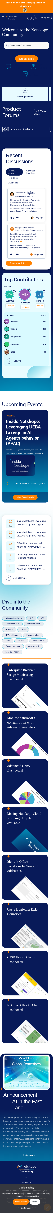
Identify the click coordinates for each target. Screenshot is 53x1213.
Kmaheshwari (20, 192)
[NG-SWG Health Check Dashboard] (25, 1021)
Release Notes (38, 641)
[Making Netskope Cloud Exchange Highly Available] (25, 829)
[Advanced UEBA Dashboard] (25, 781)
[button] (26, 1208)
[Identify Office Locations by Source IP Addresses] (25, 877)
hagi (13, 352)
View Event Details (25, 497)
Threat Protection (13, 646)
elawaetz (15, 344)
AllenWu (10, 301)
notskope (25, 302)
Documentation (32, 635)
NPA (42, 618)
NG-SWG (9, 629)
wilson (14, 329)
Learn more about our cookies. (26, 1196)
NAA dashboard (12, 635)
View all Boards (40, 113)
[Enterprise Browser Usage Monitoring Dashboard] (25, 686)
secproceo (16, 337)
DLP (31, 618)
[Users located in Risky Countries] (25, 925)
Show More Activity (19, 263)
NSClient (21, 641)
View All (17, 361)
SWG (8, 641)
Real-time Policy (12, 652)
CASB (23, 629)
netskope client (33, 624)
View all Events (19, 577)
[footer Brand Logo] (26, 1172)
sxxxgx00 (19, 228)
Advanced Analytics (14, 618)
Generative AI (33, 646)
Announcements (12, 624)
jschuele (40, 301)
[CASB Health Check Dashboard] (25, 973)
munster (15, 321)
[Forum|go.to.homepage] (11, 18)
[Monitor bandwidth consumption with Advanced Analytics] (25, 733)
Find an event (29, 1155)
